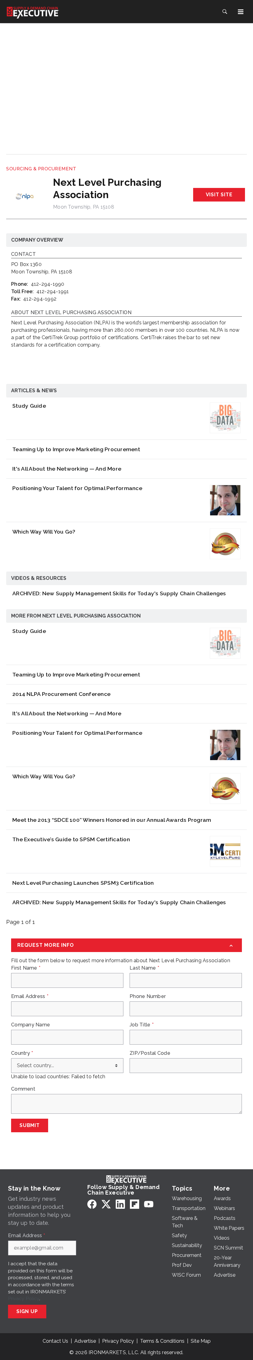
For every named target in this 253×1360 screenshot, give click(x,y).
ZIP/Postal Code (150, 1053)
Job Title (142, 1024)
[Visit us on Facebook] (92, 1204)
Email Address (29, 996)
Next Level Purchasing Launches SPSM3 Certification (83, 883)
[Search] (224, 12)
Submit (29, 1125)
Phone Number (148, 996)
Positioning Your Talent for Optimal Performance (77, 488)
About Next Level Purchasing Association (71, 312)
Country (22, 1053)
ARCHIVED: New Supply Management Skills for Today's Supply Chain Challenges (119, 593)
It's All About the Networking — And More (66, 468)
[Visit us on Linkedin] (120, 1204)
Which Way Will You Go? (44, 531)
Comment (23, 1089)
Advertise (85, 1341)
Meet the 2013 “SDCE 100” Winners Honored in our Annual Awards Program (111, 820)
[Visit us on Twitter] (106, 1204)
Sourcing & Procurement (41, 169)
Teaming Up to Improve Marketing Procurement (76, 449)
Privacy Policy (23, 1298)
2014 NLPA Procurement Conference (61, 694)
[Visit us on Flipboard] (134, 1204)
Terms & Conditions (162, 1341)
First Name (25, 968)
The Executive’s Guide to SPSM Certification (71, 839)
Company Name (30, 1024)
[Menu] (240, 12)
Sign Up (27, 1311)
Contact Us (55, 1341)
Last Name (144, 968)
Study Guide (29, 405)
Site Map (201, 1341)
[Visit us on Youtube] (148, 1204)
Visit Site (219, 195)
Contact (23, 254)
